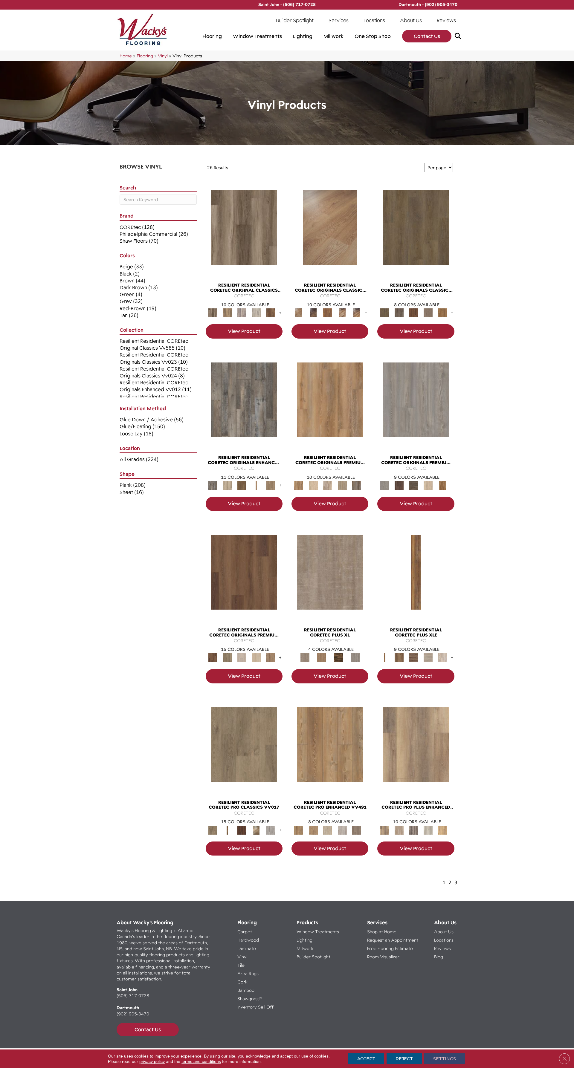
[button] (459, 36)
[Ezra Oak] (327, 485)
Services (339, 20)
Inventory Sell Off (255, 1006)
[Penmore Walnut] (442, 485)
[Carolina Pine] (327, 312)
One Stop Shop (373, 36)
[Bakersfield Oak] (244, 750)
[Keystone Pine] (413, 485)
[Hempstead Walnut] (399, 485)
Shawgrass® (249, 998)
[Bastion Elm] (416, 750)
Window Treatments (257, 36)
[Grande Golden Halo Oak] (256, 657)
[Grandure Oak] (356, 485)
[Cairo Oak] (313, 829)
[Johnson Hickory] (356, 312)
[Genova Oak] (342, 485)
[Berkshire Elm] (413, 829)
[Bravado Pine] (416, 405)
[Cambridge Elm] (428, 829)
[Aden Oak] (244, 405)
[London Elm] (356, 829)
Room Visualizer (383, 956)
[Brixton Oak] (416, 233)
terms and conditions (201, 1061)
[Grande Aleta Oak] (244, 577)
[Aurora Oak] (227, 485)
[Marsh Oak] (442, 312)
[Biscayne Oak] (241, 829)
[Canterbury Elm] (442, 829)
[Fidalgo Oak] (413, 312)
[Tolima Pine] (442, 657)
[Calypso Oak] (256, 485)
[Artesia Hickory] (244, 233)
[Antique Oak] (330, 233)
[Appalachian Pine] (416, 577)
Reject (404, 1058)
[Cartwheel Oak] (256, 829)
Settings (444, 1058)
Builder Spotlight (295, 20)
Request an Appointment (392, 939)
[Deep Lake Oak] (256, 312)
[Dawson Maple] (342, 312)
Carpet (244, 931)
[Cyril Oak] (313, 485)
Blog (438, 956)
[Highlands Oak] (321, 657)
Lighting (302, 36)
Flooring (212, 36)
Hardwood (248, 939)
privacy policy (152, 1061)
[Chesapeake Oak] (270, 829)
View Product (244, 331)
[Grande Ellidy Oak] (227, 657)
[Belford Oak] (313, 312)
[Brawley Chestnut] (227, 312)
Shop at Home (381, 931)
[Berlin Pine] (330, 750)
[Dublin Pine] (342, 829)
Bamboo (245, 990)
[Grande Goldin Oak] (270, 657)
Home (126, 55)
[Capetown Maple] (327, 829)
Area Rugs (248, 973)
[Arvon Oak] (399, 657)
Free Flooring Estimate (390, 948)
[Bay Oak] (241, 485)
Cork (242, 981)
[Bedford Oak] (399, 829)
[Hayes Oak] (428, 657)
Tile (241, 965)
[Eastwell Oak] (399, 312)
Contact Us (427, 36)
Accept (366, 1058)
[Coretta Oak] (330, 405)
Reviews (446, 20)
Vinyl (163, 55)
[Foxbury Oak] (428, 312)
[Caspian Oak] (241, 312)
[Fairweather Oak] (413, 657)
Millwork (333, 36)
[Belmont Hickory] (227, 829)
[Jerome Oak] (270, 485)
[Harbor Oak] (330, 577)
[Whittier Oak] (355, 657)
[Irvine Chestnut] (270, 312)
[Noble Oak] (428, 485)
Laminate (246, 948)
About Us (411, 20)
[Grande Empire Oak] (241, 657)
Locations (374, 20)
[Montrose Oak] (338, 657)
